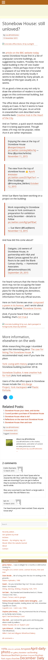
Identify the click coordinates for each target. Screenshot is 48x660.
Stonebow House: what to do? (17, 426)
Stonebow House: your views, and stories (22, 420)
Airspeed (25, 658)
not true (22, 321)
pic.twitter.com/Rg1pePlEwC (22, 226)
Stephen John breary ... (10, 621)
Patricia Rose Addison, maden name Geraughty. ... (20, 610)
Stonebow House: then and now (18, 432)
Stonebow (14, 443)
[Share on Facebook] (5, 408)
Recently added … (9, 541)
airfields (17, 659)
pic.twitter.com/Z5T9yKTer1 (22, 182)
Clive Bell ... (6, 630)
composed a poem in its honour (23, 308)
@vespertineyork (16, 151)
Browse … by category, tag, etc (14, 550)
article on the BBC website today (22, 57)
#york (32, 176)
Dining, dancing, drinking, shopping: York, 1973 (19, 598)
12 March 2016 (8, 480)
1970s (4, 658)
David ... (5, 594)
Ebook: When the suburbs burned (14, 553)
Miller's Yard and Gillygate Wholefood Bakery (18, 643)
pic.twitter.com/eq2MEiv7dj (22, 154)
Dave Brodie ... (7, 585)
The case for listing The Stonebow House (22, 360)
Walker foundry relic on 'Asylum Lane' (15, 634)
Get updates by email (10, 544)
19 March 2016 (8, 513)
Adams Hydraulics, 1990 (11, 590)
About (4, 555)
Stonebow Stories (32, 312)
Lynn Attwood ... (8, 638)
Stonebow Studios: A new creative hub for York (22, 384)
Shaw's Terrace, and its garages (14, 607)
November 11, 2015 (18, 160)
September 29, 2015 (18, 277)
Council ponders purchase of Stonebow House (24, 423)
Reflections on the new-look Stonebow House (24, 429)
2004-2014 (11, 659)
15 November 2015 (10, 38)
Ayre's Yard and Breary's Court (13, 626)
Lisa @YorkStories (12, 35)
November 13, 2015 (18, 235)
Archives (5, 547)
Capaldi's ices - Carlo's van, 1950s (14, 618)
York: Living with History (14, 373)
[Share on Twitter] (11, 408)
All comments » (8, 648)
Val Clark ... (6, 602)
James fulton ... (7, 574)
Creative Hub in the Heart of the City (22, 121)
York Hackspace (19, 396)
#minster (12, 179)
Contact (5, 558)
